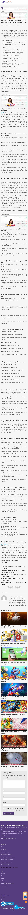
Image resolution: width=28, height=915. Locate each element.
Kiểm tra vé (3, 849)
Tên (4, 790)
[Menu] (26, 2)
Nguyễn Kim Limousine (18, 25)
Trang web (5, 802)
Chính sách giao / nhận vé (6, 862)
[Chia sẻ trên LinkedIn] (20, 587)
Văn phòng (3, 875)
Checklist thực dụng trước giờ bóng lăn (11, 55)
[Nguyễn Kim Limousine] (7, 2)
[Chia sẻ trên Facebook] (10, 587)
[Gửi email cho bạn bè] (15, 587)
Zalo (1, 899)
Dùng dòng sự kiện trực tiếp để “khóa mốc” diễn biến (13, 50)
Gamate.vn (3, 867)
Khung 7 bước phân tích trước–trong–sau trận (12, 49)
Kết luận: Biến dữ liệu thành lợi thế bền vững (12, 67)
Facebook (3, 897)
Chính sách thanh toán (5, 864)
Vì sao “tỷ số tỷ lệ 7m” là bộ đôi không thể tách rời (13, 42)
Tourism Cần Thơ (4, 886)
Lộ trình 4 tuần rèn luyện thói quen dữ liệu (12, 64)
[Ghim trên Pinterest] (17, 587)
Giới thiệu (3, 873)
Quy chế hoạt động (5, 851)
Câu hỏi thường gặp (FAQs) (9, 66)
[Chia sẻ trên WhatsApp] (8, 587)
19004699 (21, 907)
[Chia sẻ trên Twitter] (13, 587)
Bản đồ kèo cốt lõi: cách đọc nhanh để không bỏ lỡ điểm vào (13, 46)
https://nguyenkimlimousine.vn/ (8, 562)
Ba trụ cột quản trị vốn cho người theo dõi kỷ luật (13, 53)
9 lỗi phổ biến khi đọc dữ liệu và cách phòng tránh (13, 63)
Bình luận (5, 779)
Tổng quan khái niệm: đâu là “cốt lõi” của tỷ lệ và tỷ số (14, 44)
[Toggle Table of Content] (24, 41)
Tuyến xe (3, 880)
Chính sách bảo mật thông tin (7, 859)
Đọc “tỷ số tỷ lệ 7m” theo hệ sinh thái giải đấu (12, 58)
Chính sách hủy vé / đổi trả (6, 854)
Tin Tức (6, 592)
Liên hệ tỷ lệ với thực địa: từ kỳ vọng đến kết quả (13, 52)
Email (4, 796)
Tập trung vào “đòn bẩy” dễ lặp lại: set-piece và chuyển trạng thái (13, 61)
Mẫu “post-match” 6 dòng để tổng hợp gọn (11, 56)
